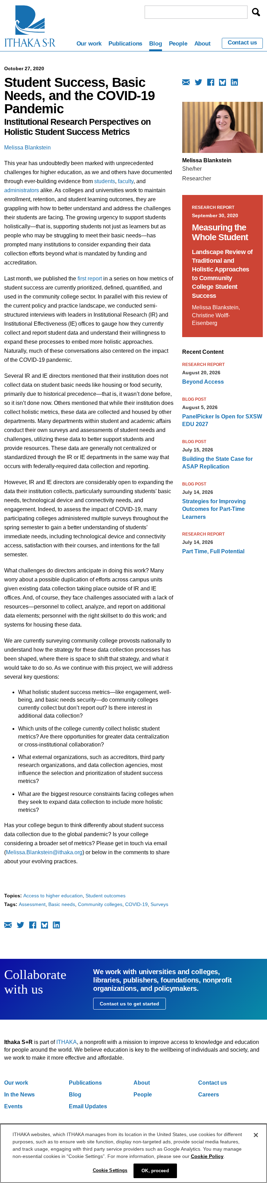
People (178, 43)
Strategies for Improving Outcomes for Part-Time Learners (214, 509)
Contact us (242, 42)
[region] (133, 1153)
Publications (125, 43)
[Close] (256, 1135)
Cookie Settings (110, 1170)
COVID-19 (136, 904)
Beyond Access (203, 382)
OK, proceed (155, 1170)
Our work (89, 43)
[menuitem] (89, 44)
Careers (208, 1095)
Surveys (159, 904)
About (202, 43)
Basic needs (61, 904)
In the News (19, 1095)
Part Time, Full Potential (213, 551)
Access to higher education (53, 895)
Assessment (32, 904)
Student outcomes (106, 895)
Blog (155, 43)
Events (13, 1106)
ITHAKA (66, 1042)
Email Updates (88, 1106)
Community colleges (100, 904)
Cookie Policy (207, 1156)
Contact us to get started (129, 1003)
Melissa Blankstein (27, 147)
